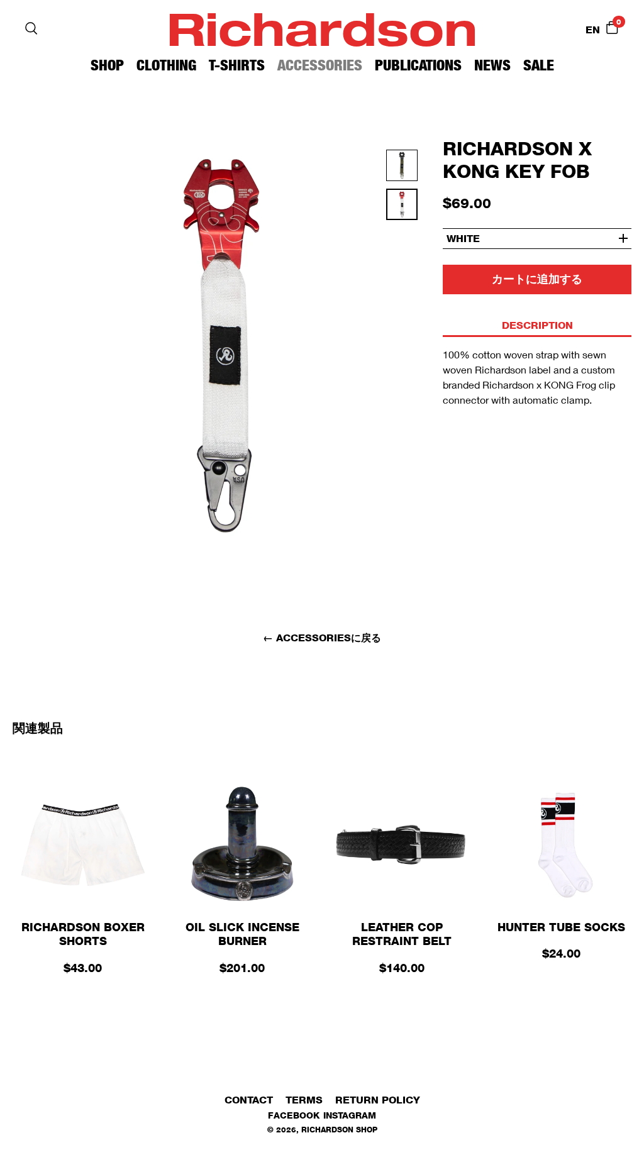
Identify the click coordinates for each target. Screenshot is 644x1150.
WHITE (463, 239)
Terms (304, 1100)
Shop (107, 65)
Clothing (166, 65)
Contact (249, 1100)
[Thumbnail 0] (402, 169)
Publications (418, 65)
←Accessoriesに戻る (322, 638)
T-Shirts (237, 65)
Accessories (319, 65)
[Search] (31, 28)
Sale (538, 65)
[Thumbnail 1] (402, 208)
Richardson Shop (339, 1129)
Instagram (349, 1115)
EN (593, 30)
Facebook (293, 1115)
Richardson (322, 28)
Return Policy (377, 1100)
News (492, 65)
